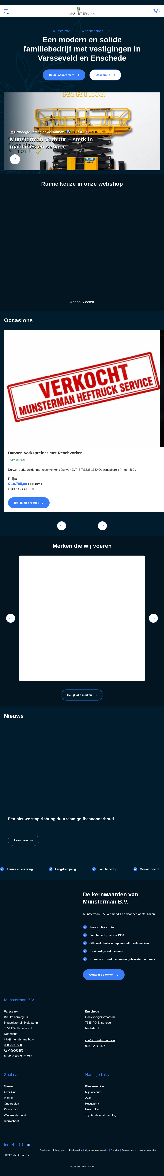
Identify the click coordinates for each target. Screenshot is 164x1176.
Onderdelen (11, 1103)
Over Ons (10, 1092)
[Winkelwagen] (156, 11)
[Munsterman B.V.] (82, 11)
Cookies (115, 1150)
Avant (88, 1097)
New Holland (93, 1109)
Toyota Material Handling (101, 1115)
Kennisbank (11, 1109)
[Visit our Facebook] (13, 1144)
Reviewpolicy (75, 1150)
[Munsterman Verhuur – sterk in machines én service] (15, 159)
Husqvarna (92, 1103)
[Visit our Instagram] (21, 1144)
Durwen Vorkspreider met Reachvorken (45, 453)
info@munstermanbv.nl (19, 1039)
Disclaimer (45, 1150)
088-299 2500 (13, 1045)
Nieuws (8, 1086)
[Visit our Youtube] (28, 1144)
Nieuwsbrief (11, 1121)
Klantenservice (94, 1086)
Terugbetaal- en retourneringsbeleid (139, 1150)
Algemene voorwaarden (96, 1150)
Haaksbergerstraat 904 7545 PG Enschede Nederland (100, 1022)
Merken (9, 1097)
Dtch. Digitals (87, 1166)
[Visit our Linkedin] (6, 1144)
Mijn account (93, 1092)
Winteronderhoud (15, 1115)
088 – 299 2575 (95, 1045)
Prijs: (12, 479)
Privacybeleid (59, 1150)
